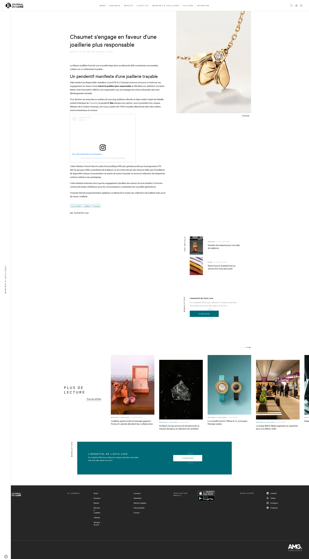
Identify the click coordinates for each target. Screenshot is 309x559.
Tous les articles (93, 398)
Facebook (274, 508)
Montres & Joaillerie (165, 5)
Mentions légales (140, 503)
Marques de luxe (97, 523)
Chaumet (96, 206)
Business (115, 5)
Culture (188, 5)
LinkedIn (273, 493)
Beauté (128, 5)
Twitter (273, 498)
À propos (137, 493)
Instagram (274, 503)
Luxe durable (76, 206)
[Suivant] (247, 347)
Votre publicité (139, 508)
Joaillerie (87, 206)
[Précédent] (241, 347)
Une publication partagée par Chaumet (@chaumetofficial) (103, 158)
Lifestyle (143, 5)
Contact (137, 512)
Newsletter (138, 498)
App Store (206, 493)
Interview (203, 5)
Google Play (206, 498)
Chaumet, (93, 102)
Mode (103, 5)
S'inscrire (204, 314)
